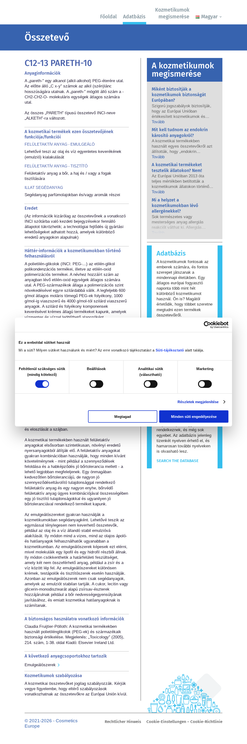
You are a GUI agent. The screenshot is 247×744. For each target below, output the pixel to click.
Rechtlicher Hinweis (123, 722)
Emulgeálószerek (40, 665)
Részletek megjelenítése (198, 402)
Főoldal (108, 17)
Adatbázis (134, 17)
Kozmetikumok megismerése (172, 13)
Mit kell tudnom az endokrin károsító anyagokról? (180, 132)
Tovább (158, 122)
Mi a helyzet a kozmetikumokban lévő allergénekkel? (175, 205)
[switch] (96, 384)
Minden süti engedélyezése (194, 416)
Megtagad (122, 416)
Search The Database (178, 460)
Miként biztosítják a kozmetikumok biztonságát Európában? (179, 94)
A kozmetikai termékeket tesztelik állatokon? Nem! (177, 167)
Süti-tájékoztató (170, 350)
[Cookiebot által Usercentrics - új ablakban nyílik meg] (207, 325)
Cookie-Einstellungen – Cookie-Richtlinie (184, 722)
